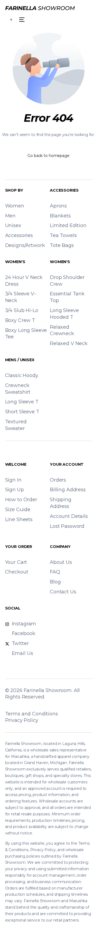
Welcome (15, 464)
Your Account (67, 464)
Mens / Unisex (19, 359)
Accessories (64, 190)
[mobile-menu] (21, 19)
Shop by (14, 190)
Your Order (18, 546)
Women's (15, 261)
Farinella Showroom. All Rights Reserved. (42, 693)
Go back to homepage (48, 155)
